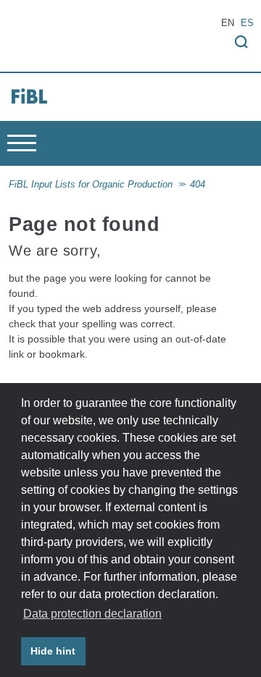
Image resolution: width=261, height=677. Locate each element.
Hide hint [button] (52, 651)
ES (247, 23)
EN (227, 23)
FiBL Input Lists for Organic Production (91, 184)
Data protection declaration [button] (92, 613)
